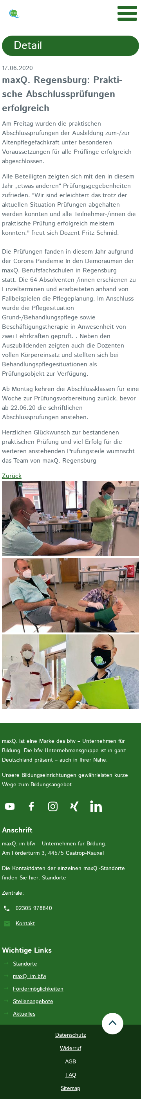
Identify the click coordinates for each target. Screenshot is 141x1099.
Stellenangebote (33, 1001)
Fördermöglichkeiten (38, 989)
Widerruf (70, 1048)
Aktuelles (24, 1014)
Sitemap (70, 1088)
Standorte (54, 878)
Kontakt (25, 924)
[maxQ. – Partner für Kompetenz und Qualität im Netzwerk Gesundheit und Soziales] (14, 15)
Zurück (12, 476)
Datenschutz (70, 1035)
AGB (70, 1062)
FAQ (70, 1075)
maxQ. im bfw (29, 976)
